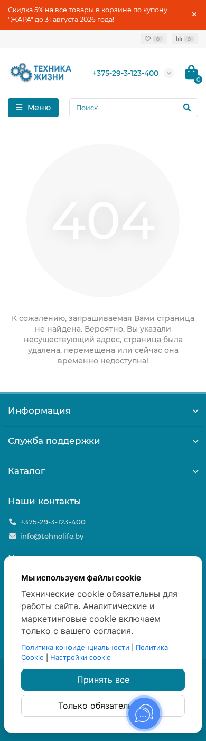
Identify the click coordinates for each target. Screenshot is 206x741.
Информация (39, 410)
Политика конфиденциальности (75, 647)
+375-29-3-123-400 (125, 73)
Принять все (103, 679)
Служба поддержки (54, 440)
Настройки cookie (80, 657)
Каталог (26, 471)
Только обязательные (103, 705)
